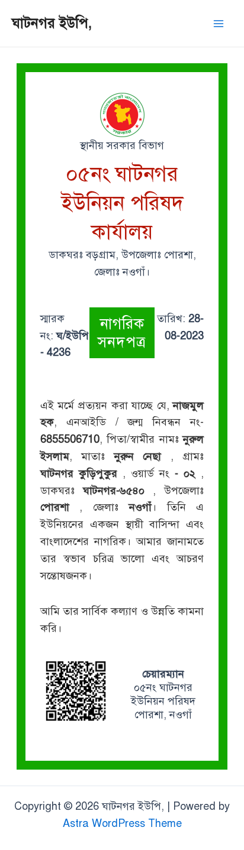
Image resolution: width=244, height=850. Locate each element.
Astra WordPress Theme (122, 823)
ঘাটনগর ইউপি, (52, 23)
